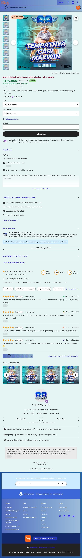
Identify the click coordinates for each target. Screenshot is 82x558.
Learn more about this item (41, 189)
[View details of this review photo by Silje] (51, 375)
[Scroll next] (66, 289)
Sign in (61, 2)
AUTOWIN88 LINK (46, 469)
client (67, 296)
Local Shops (61, 552)
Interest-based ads (49, 552)
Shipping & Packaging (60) (25, 289)
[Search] (78, 7)
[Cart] (78, 2)
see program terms (67, 236)
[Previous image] (13, 42)
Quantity (6, 123)
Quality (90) (8, 289)
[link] (4, 356)
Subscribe (60, 484)
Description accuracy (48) (62, 289)
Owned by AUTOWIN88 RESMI (36, 410)
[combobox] (40, 7)
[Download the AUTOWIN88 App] (28, 538)
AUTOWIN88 (7, 97)
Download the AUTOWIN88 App (45, 538)
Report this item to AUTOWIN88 (66, 73)
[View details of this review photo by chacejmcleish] (31, 375)
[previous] (6, 375)
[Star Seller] (12, 97)
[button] (47, 401)
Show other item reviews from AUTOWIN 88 (63, 356)
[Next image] (75, 42)
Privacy (38, 552)
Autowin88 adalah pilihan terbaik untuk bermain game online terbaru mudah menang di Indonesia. (39, 92)
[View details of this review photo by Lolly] (11, 375)
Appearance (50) (44, 289)
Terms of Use (29, 552)
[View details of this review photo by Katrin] (71, 375)
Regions (70, 552)
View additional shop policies (41, 248)
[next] (75, 375)
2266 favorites (41, 464)
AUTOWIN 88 (34, 469)
